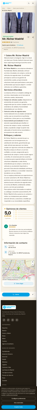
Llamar (17, 294)
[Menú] (33, 3)
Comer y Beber (6, 333)
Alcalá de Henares (7, 354)
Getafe (4, 359)
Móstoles (4, 362)
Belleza (4, 330)
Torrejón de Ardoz (7, 372)
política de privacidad (11, 395)
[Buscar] (28, 3)
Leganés (4, 364)
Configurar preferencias (18, 398)
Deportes (4, 328)
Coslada (4, 380)
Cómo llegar (19, 283)
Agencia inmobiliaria (7, 344)
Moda (8, 8)
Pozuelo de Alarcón (7, 375)
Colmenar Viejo (6, 367)
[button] (18, 22)
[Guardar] (28, 37)
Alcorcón (4, 356)
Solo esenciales (18, 403)
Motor (4, 338)
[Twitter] (8, 320)
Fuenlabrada (5, 351)
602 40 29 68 (12, 247)
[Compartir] (33, 37)
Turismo (4, 341)
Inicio (3, 8)
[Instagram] (12, 320)
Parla (3, 378)
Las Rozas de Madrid (8, 370)
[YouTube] (17, 320)
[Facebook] (4, 320)
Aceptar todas (18, 407)
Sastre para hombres (18, 8)
